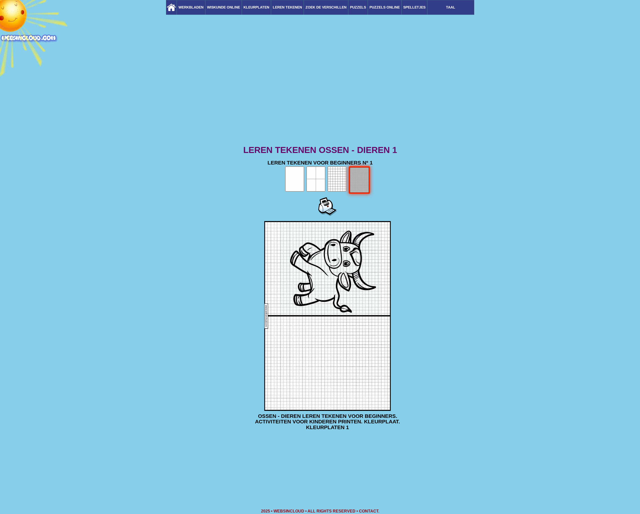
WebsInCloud (289, 511)
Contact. (369, 511)
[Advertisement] (320, 105)
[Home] (171, 7)
